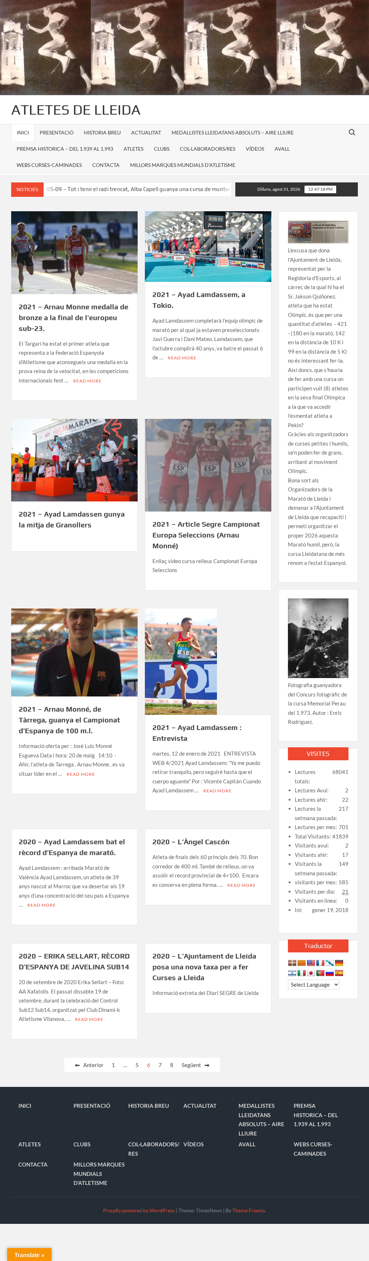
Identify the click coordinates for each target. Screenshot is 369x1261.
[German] (339, 963)
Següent (191, 1065)
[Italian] (301, 973)
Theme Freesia (248, 1210)
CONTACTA (106, 165)
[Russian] (329, 973)
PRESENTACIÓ (57, 132)
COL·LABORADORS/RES (207, 149)
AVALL (282, 149)
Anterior (93, 1065)
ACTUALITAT (146, 132)
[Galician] (329, 963)
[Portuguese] (320, 973)
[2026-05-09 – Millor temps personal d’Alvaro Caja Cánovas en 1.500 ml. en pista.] (225, 189)
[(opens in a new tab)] (74, 459)
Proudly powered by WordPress (139, 1210)
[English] (311, 963)
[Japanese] (311, 973)
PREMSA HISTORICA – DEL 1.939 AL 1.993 (65, 149)
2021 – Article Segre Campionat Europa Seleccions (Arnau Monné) (206, 535)
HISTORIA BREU (102, 132)
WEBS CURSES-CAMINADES (49, 165)
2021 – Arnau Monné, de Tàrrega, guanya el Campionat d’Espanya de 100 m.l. (69, 720)
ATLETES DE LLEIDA (76, 109)
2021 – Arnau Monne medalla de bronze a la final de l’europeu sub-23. (73, 317)
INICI (23, 132)
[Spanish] (339, 973)
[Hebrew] (292, 973)
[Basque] (292, 963)
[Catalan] (301, 963)
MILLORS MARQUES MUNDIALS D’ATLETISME (182, 165)
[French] (320, 963)
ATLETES (133, 149)
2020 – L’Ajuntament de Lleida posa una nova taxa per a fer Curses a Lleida (204, 967)
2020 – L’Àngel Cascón (191, 841)
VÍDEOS (255, 149)
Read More (87, 381)
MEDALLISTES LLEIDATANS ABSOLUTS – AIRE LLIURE (233, 132)
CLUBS (161, 149)
